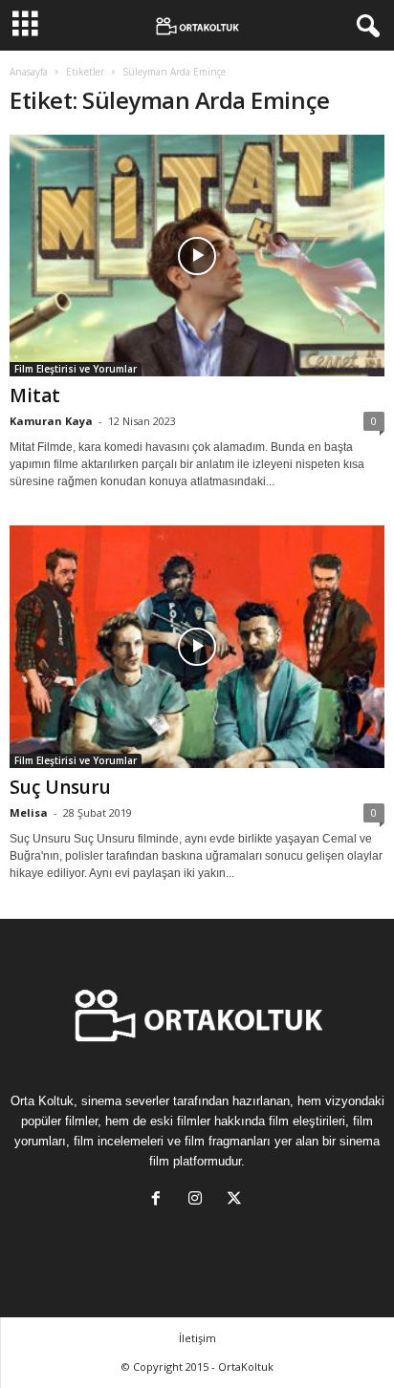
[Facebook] (160, 1200)
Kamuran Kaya (51, 421)
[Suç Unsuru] (197, 646)
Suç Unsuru (60, 787)
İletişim (197, 1338)
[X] (236, 1200)
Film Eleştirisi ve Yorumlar (75, 368)
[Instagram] (199, 1200)
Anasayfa (29, 71)
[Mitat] (197, 255)
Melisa (29, 812)
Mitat (35, 395)
